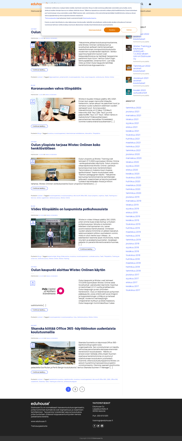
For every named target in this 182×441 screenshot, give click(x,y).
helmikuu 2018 (133, 266)
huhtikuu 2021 (133, 138)
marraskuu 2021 (133, 115)
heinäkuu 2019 (133, 216)
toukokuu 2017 (133, 290)
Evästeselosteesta (89, 18)
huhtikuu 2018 (133, 259)
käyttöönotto (68, 379)
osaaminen (34, 381)
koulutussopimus (67, 196)
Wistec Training (64, 258)
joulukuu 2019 (132, 196)
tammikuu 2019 (133, 239)
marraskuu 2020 (134, 158)
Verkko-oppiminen (43, 198)
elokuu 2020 (132, 169)
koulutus (51, 133)
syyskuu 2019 (132, 208)
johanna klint (64, 77)
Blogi (33, 85)
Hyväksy (112, 30)
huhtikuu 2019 (133, 228)
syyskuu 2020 (132, 165)
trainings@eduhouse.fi (103, 420)
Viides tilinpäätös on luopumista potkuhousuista (69, 209)
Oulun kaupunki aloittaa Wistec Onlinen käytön (68, 270)
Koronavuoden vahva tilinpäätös (56, 88)
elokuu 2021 (132, 127)
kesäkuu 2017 (132, 286)
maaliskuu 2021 (133, 142)
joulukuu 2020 (133, 154)
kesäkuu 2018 (132, 251)
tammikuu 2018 (133, 270)
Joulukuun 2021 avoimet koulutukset (141, 80)
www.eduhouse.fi (38, 421)
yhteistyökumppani (70, 381)
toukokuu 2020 (133, 177)
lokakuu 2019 (132, 204)
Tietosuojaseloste (51, 18)
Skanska (42, 381)
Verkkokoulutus (55, 198)
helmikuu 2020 (133, 189)
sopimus (101, 196)
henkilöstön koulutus (56, 379)
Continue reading (39, 70)
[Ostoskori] (150, 4)
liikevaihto (88, 133)
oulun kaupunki (90, 77)
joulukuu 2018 (132, 243)
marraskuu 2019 (133, 200)
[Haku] (142, 4)
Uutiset (34, 29)
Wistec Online (109, 77)
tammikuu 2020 (133, 193)
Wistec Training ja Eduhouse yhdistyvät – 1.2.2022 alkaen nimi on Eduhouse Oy (142, 52)
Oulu (82, 77)
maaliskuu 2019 (133, 231)
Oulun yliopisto (93, 196)
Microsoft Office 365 (80, 196)
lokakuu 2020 (132, 162)
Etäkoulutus (65, 256)
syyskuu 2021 (132, 123)
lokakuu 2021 (132, 119)
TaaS (106, 196)
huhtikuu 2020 (133, 181)
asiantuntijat (52, 256)
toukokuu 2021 (133, 134)
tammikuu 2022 (133, 107)
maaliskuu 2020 (133, 185)
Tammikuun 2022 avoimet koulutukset (141, 68)
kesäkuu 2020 (132, 173)
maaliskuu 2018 (133, 262)
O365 (108, 379)
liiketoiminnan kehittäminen (75, 133)
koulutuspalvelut (74, 77)
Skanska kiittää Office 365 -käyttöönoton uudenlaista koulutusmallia (73, 330)
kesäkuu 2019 (132, 220)
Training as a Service (56, 381)
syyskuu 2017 (132, 278)
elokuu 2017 (131, 282)
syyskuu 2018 (132, 247)
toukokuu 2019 (133, 224)
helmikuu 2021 (133, 146)
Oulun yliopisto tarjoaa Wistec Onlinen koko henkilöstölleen (65, 146)
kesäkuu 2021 (132, 130)
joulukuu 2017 (132, 274)
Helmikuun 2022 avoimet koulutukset (141, 36)
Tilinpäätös (96, 133)
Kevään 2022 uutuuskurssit (140, 91)
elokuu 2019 (132, 212)
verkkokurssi (100, 77)
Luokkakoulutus (94, 256)
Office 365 (114, 379)
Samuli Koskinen (51, 38)
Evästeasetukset (95, 30)
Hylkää (129, 30)
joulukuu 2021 (132, 111)
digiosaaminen (54, 77)
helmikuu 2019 (133, 235)
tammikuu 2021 (133, 150)
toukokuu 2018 (133, 255)
